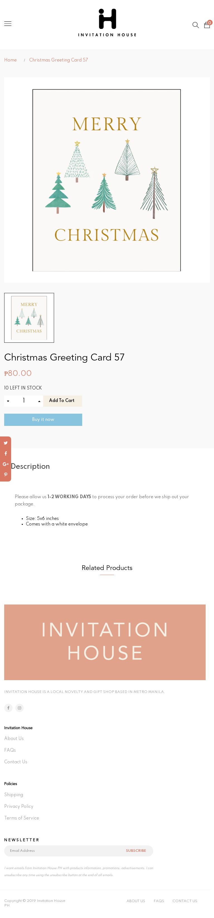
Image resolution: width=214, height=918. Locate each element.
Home (10, 60)
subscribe (136, 851)
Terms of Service (21, 818)
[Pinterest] (5, 475)
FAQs (10, 750)
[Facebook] (5, 453)
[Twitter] (5, 443)
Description (30, 466)
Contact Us (15, 762)
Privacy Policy (18, 807)
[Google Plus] (5, 464)
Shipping (13, 795)
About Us (14, 739)
